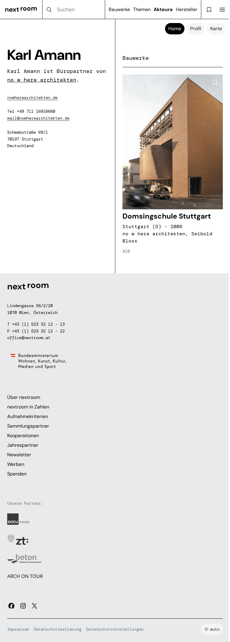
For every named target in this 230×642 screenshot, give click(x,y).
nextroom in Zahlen (28, 407)
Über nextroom (23, 397)
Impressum (18, 629)
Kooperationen (23, 435)
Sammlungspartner (28, 426)
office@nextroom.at (28, 337)
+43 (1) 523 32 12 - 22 (38, 331)
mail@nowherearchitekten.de (38, 118)
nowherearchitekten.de (32, 97)
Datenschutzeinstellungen (115, 629)
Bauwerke (119, 9)
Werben (15, 464)
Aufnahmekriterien (27, 416)
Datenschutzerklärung (57, 629)
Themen (142, 9)
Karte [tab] (216, 28)
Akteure (163, 9)
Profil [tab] (195, 28)
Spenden (17, 474)
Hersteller (186, 9)
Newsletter (19, 455)
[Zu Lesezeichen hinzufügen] (215, 82)
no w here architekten (41, 79)
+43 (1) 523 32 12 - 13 (38, 324)
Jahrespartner (22, 445)
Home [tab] (174, 28)
